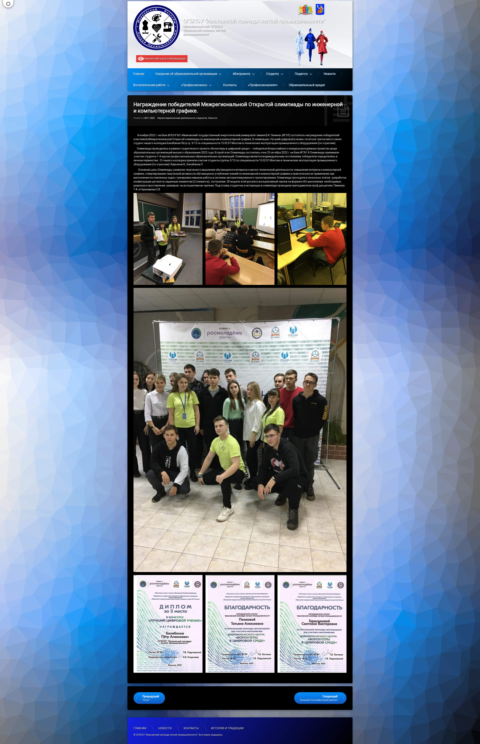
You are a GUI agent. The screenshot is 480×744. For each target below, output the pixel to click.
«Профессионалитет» (263, 85)
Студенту (272, 74)
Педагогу (301, 74)
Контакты (230, 85)
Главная (138, 74)
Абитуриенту (241, 74)
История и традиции (227, 728)
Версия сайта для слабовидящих (165, 58)
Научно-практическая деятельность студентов (182, 118)
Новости (329, 74)
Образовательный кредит (307, 85)
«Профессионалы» (194, 85)
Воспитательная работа (149, 85)
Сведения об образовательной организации (186, 74)
